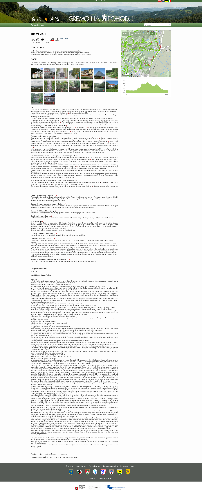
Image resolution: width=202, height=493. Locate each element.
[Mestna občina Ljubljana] (87, 474)
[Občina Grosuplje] (79, 474)
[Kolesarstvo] (40, 21)
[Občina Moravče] (111, 474)
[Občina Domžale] (71, 474)
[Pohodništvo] (101, 21)
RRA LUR (94, 478)
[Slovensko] (159, 1)
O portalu (69, 466)
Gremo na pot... (101, 1)
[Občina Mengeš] (103, 474)
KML (67, 38)
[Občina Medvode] (95, 474)
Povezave (124, 466)
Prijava (132, 466)
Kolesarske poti (80, 466)
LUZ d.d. (109, 478)
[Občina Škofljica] (119, 474)
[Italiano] (169, 1)
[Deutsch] (166, 1)
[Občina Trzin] (128, 474)
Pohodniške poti (94, 466)
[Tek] (52, 21)
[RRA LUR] (94, 490)
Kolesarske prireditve (110, 466)
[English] (163, 1)
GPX (61, 38)
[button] (125, 34)
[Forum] (57, 21)
